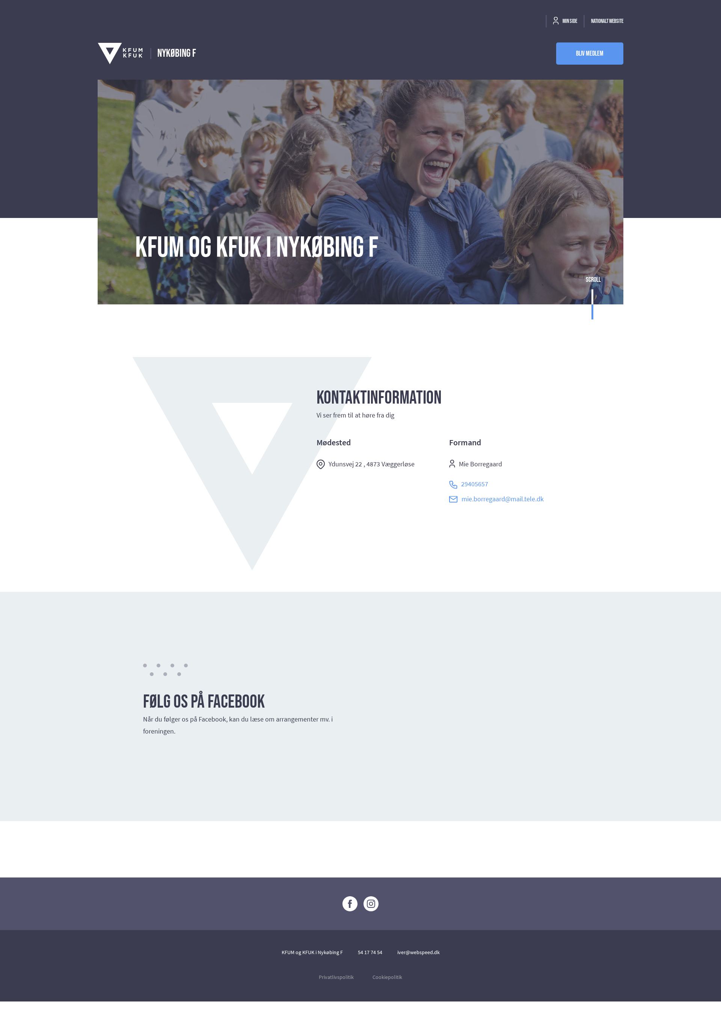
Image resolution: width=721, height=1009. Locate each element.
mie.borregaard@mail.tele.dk (503, 499)
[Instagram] (371, 903)
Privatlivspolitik (336, 977)
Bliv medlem (589, 53)
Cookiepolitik (387, 977)
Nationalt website (607, 21)
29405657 (474, 484)
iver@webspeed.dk (418, 952)
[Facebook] (349, 903)
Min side (569, 21)
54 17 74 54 (370, 952)
